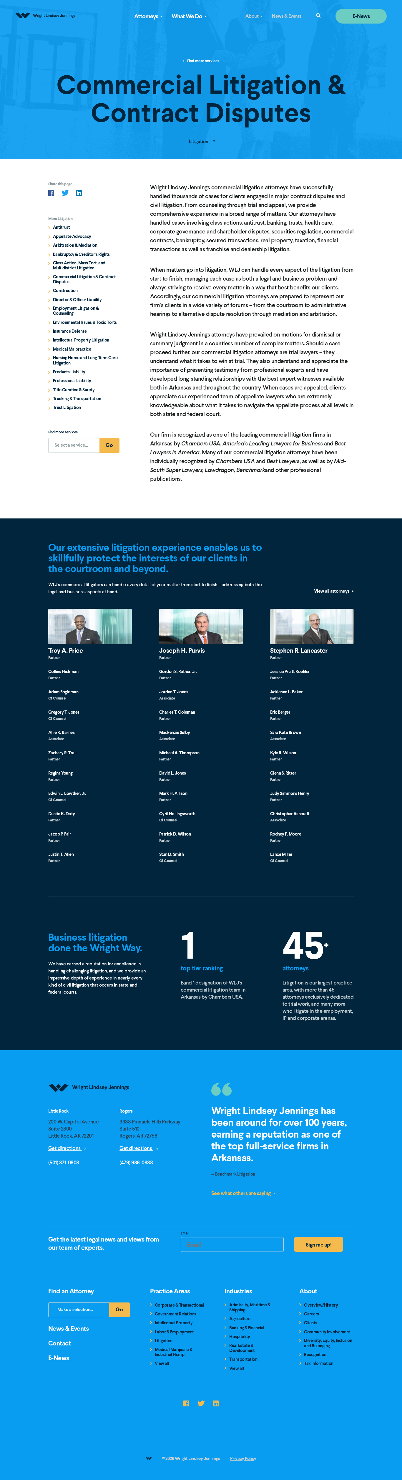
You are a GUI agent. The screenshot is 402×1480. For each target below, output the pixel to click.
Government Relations (175, 1314)
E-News (361, 16)
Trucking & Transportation (77, 398)
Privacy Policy (243, 1458)
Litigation (199, 142)
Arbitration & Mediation (75, 245)
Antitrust (61, 227)
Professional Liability (72, 380)
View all (162, 1363)
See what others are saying (241, 1193)
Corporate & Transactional (179, 1305)
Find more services (202, 61)
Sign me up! (319, 1244)
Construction (65, 290)
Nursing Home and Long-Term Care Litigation (85, 360)
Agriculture (239, 1318)
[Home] (89, 1106)
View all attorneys (332, 591)
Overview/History (321, 1305)
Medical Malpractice (72, 349)
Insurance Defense (70, 331)
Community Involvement (327, 1332)
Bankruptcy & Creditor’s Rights (81, 254)
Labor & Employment (174, 1332)
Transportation (243, 1359)
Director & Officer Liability (77, 299)
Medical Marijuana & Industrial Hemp (173, 1352)
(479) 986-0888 (136, 1162)
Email (185, 1234)
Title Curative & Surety (74, 389)
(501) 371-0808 (63, 1162)
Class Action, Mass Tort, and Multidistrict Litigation (79, 266)
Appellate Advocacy (72, 236)
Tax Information (318, 1363)
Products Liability (69, 371)
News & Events (286, 16)
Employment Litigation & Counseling (76, 311)
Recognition (315, 1354)
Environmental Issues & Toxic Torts (85, 322)
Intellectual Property (174, 1322)
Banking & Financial (246, 1327)
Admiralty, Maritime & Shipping (249, 1307)
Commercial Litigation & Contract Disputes (84, 279)
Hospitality (239, 1336)
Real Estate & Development (242, 1348)
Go (112, 447)
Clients (310, 1322)
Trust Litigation (67, 407)
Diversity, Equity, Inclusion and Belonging (328, 1343)
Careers (311, 1314)
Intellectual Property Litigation (81, 340)
